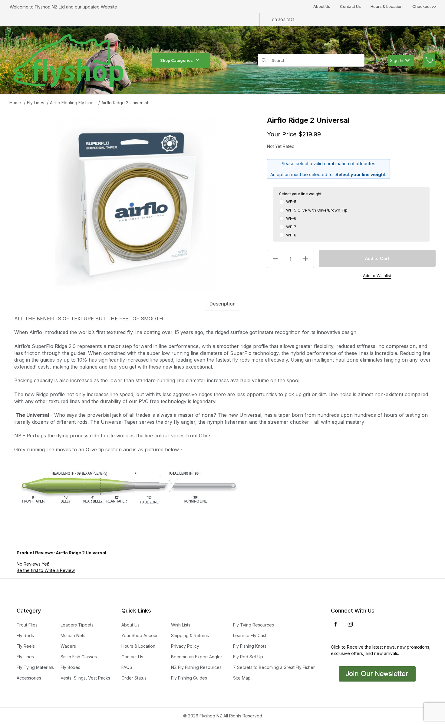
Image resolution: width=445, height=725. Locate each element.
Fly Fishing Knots (249, 646)
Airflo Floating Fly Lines (73, 102)
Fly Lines (35, 102)
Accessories (29, 677)
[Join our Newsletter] (376, 673)
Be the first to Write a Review (46, 570)
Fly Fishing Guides (189, 677)
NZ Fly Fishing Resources (196, 667)
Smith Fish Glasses (79, 656)
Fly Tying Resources (253, 624)
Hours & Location (387, 6)
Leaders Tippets (77, 624)
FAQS (126, 667)
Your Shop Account (140, 635)
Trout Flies (27, 624)
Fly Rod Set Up (248, 656)
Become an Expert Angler (196, 656)
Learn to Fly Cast (249, 635)
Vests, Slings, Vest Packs (85, 677)
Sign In (396, 60)
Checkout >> (424, 6)
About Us (321, 6)
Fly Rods (25, 635)
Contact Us (350, 6)
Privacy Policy (185, 646)
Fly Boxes (70, 667)
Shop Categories (176, 60)
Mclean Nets (73, 635)
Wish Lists (180, 624)
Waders (68, 646)
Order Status (134, 677)
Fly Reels (26, 646)
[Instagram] (350, 624)
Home (15, 102)
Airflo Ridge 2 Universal (124, 102)
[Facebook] (336, 624)
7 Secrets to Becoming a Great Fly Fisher (274, 667)
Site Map (242, 677)
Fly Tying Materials (35, 667)
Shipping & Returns (190, 635)
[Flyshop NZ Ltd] (69, 59)
